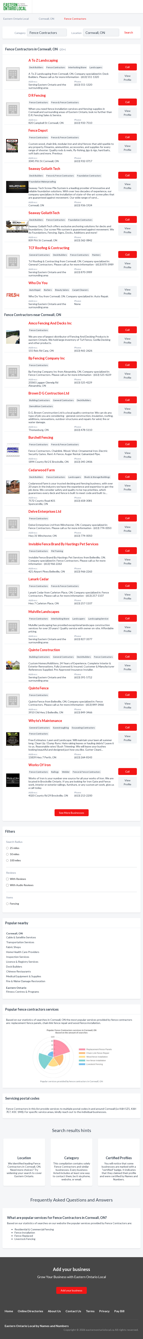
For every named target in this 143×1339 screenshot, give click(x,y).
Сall (127, 67)
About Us (54, 1311)
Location (77, 32)
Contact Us (73, 1311)
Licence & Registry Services (22, 961)
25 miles (14, 848)
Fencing (14, 903)
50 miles (14, 854)
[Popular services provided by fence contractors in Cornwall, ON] (71, 1052)
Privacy (104, 1311)
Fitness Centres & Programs (22, 991)
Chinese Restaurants (18, 971)
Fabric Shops (13, 947)
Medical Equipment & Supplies (23, 976)
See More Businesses (71, 812)
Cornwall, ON (46, 18)
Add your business (71, 1290)
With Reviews (18, 878)
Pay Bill (119, 1311)
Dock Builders (14, 966)
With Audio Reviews (22, 885)
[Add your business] (71, 1286)
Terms (90, 1311)
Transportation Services (20, 942)
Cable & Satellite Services (21, 937)
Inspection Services (17, 956)
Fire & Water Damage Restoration (25, 981)
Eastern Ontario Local (16, 18)
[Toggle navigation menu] (138, 6)
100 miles (15, 860)
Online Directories (30, 1311)
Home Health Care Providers (22, 951)
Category (20, 32)
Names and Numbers (54, 1326)
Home (9, 1311)
